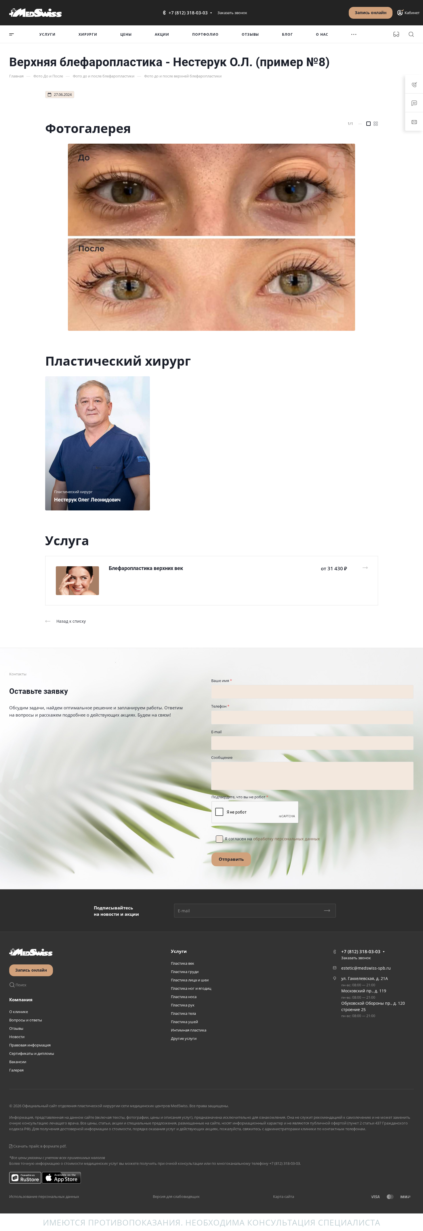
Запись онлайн (370, 12)
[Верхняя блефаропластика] (211, 237)
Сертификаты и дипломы (31, 1053)
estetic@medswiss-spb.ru (366, 968)
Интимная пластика (188, 1030)
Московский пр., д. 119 (363, 990)
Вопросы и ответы (25, 1020)
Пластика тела (183, 1013)
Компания (21, 999)
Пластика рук (183, 1005)
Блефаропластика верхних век (146, 568)
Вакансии (17, 1061)
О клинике (18, 1011)
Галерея (16, 1070)
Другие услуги (184, 1038)
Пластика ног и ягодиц (191, 988)
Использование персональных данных (44, 1196)
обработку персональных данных (286, 838)
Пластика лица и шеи (190, 980)
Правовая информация (30, 1045)
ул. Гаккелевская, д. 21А (364, 978)
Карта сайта (283, 1196)
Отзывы (16, 1028)
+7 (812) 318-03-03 (188, 13)
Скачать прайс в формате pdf (39, 1146)
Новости (16, 1036)
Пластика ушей (184, 1021)
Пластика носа (184, 996)
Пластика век (182, 963)
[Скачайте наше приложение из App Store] (61, 1177)
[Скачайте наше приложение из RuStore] (25, 1177)
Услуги (179, 951)
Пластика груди (185, 971)
